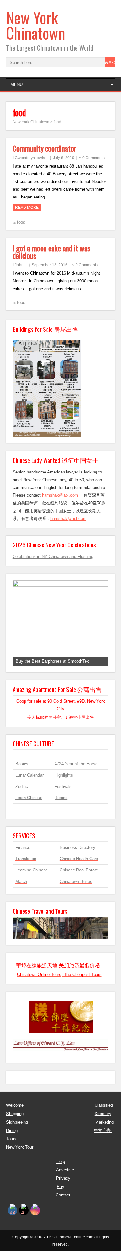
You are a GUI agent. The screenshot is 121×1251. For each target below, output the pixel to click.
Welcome (15, 1105)
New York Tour (19, 1147)
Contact (63, 1195)
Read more (27, 207)
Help (60, 1161)
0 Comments (93, 158)
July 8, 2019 (63, 158)
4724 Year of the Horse (76, 763)
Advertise (65, 1169)
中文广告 (103, 1130)
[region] (61, 623)
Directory (103, 1113)
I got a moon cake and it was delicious (51, 252)
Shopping (15, 1113)
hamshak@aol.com (60, 495)
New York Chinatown (35, 25)
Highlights (64, 775)
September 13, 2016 (49, 265)
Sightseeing (17, 1122)
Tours (11, 1138)
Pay (60, 1186)
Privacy (63, 1178)
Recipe (61, 797)
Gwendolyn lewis (30, 158)
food (21, 222)
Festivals (63, 786)
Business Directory (77, 847)
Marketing (104, 1122)
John (19, 265)
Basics (21, 763)
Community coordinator (44, 148)
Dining (12, 1130)
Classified (104, 1105)
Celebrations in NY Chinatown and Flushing (53, 556)
